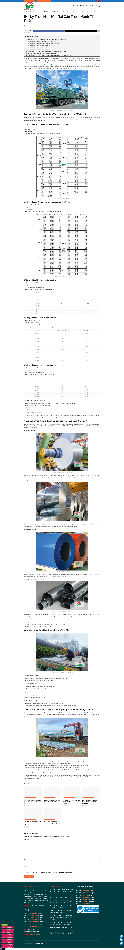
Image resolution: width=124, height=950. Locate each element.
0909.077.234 (33, 917)
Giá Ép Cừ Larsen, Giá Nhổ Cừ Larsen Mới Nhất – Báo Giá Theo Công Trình (90, 802)
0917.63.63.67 (34, 915)
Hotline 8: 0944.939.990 (7, 944)
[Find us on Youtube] (99, 1)
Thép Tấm (74, 11)
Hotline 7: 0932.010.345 (7, 942)
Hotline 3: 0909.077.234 (7, 932)
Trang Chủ (31, 11)
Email (26, 866)
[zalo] (121, 939)
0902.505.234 (33, 925)
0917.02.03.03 (34, 921)
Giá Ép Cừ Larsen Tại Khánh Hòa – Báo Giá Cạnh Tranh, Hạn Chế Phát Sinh (32, 802)
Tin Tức (85, 6)
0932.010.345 (33, 926)
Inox (88, 11)
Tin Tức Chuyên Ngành (37, 25)
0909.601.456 (33, 919)
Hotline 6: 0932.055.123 (7, 939)
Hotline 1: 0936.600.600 (7, 927)
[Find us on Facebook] (97, 1)
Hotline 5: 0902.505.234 (7, 937)
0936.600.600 (33, 913)
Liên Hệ (97, 6)
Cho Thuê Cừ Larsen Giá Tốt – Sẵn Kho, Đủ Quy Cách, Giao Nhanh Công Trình (32, 823)
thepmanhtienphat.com (36, 934)
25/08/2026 (27, 805)
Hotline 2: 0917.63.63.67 (8, 929)
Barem (95, 11)
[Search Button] (73, 6)
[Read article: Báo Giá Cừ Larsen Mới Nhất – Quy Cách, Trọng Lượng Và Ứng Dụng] (52, 814)
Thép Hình (65, 11)
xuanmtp (30, 25)
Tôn (82, 11)
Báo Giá (79, 6)
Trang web (66, 866)
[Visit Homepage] (30, 5)
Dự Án (92, 6)
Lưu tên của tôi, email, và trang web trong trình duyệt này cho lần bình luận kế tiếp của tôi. (50, 872)
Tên (25, 859)
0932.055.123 (33, 923)
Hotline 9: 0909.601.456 (7, 947)
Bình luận (27, 839)
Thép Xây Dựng (43, 11)
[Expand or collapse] (98, 36)
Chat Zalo (5, 924)
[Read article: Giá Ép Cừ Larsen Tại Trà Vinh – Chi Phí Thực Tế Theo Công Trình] (52, 793)
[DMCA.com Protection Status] (40, 943)
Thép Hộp (55, 11)
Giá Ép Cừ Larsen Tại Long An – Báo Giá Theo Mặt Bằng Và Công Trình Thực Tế (71, 802)
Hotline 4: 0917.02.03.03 (8, 934)
